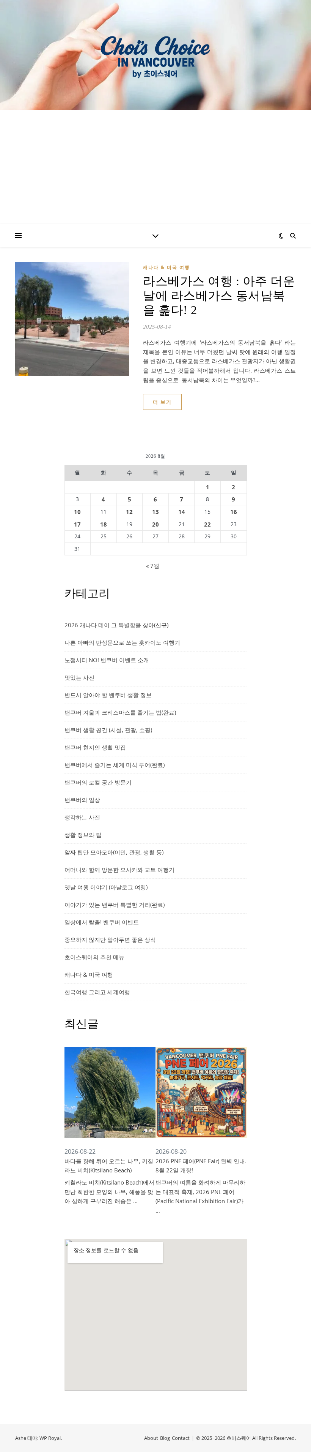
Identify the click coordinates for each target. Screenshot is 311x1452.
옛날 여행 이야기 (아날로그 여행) (106, 887)
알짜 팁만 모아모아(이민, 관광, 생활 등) (113, 852)
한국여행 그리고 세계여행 (97, 992)
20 (155, 524)
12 (129, 512)
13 (155, 512)
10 (77, 512)
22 (207, 524)
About (151, 1438)
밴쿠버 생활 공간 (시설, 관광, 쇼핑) (108, 730)
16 (233, 512)
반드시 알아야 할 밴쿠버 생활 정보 (108, 695)
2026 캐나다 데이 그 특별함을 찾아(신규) (116, 625)
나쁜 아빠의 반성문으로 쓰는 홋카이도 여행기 (122, 642)
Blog (165, 1438)
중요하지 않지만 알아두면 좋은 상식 (110, 939)
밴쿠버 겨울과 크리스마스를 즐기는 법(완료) (120, 712)
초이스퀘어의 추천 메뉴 (94, 957)
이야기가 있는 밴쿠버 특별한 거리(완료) (114, 904)
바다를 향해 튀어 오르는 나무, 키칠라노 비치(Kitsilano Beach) (108, 1165)
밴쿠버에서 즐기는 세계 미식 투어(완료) (114, 765)
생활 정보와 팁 (83, 834)
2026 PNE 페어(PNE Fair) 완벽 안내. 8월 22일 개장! (201, 1165)
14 (181, 512)
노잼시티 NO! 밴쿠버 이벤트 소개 (106, 660)
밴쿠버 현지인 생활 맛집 (95, 747)
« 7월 (152, 565)
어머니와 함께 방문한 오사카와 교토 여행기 (119, 869)
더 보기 (162, 402)
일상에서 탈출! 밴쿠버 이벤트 (101, 922)
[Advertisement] (155, 167)
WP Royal (50, 1438)
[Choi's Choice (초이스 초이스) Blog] (155, 55)
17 (77, 524)
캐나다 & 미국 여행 (166, 267)
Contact (181, 1438)
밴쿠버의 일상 (82, 800)
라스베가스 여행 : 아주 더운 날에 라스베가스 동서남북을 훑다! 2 (219, 295)
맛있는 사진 (79, 677)
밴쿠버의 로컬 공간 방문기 (98, 782)
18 (103, 524)
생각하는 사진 (82, 817)
